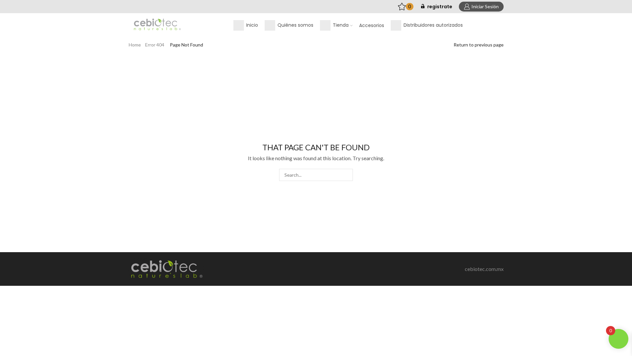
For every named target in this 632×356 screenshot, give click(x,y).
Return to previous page (479, 44)
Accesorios (371, 25)
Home (135, 44)
